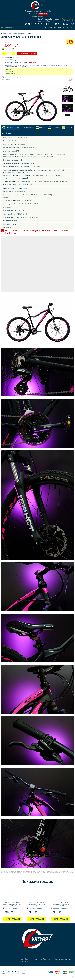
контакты (70, 27)
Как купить (58, 27)
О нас (55, 959)
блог (64, 27)
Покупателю (47, 959)
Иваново (39, 11)
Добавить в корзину (27, 53)
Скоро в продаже (12, 919)
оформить (43, 13)
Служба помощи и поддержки (13, 973)
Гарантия (48, 27)
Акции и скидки (65, 959)
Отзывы (70, 79)
